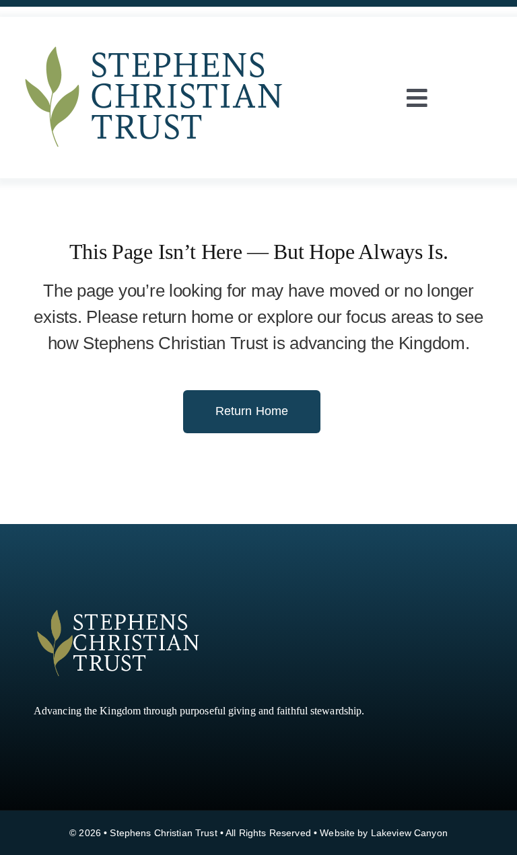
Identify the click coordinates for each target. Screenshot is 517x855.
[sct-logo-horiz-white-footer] (118, 611)
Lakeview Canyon (409, 832)
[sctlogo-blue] (154, 36)
